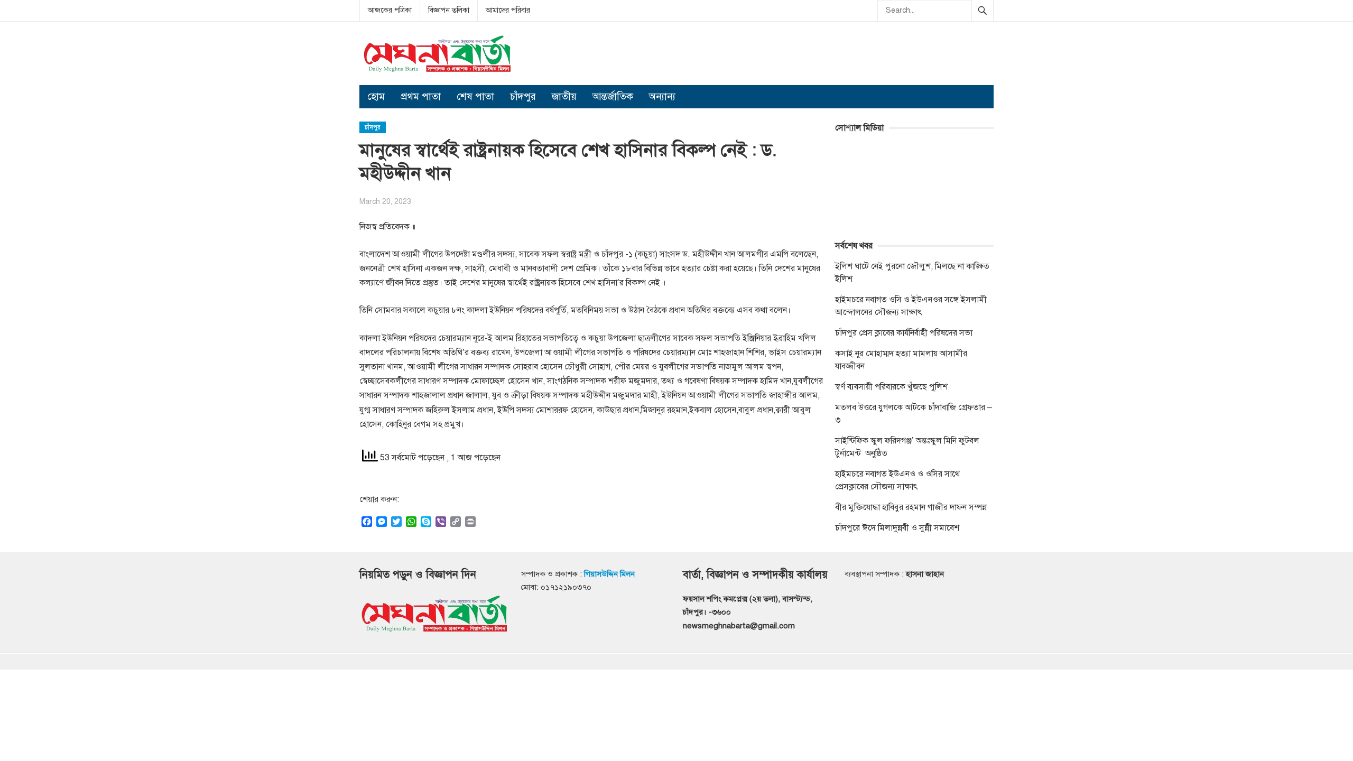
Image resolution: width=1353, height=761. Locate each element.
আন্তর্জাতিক (612, 96)
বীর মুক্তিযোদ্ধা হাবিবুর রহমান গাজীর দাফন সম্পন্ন (911, 507)
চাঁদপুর (523, 96)
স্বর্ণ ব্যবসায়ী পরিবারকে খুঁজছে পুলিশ (891, 387)
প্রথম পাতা (421, 96)
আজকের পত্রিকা (390, 10)
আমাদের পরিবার (508, 10)
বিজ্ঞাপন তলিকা (448, 10)
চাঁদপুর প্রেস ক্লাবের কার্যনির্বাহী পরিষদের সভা (903, 333)
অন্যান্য (662, 96)
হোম (376, 96)
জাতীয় (564, 96)
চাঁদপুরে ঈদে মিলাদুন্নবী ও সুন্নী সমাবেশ (897, 528)
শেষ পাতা (475, 96)
